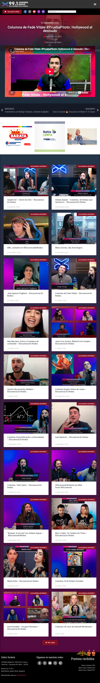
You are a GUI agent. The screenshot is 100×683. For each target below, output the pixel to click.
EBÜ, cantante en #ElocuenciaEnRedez (25, 248)
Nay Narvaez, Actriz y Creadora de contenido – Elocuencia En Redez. (23, 342)
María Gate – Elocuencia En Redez (23, 581)
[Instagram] (38, 11)
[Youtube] (34, 11)
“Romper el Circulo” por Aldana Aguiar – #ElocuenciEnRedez (25, 534)
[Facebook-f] (25, 11)
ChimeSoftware (21, 675)
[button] (95, 4)
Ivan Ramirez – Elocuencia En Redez (72, 437)
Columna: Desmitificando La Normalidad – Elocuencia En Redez (25, 438)
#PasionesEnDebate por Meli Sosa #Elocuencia (68, 486)
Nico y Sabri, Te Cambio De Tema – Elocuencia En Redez (71, 534)
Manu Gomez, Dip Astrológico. (69, 248)
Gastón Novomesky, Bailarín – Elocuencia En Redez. (21, 390)
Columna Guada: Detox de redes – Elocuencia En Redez (70, 390)
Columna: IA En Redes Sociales (69, 581)
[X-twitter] (29, 11)
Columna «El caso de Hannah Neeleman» (73, 627)
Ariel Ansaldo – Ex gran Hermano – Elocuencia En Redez (23, 628)
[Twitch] (43, 11)
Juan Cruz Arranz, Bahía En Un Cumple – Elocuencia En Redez (73, 342)
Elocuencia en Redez (53, 42)
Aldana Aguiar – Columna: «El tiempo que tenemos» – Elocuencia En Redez (74, 201)
